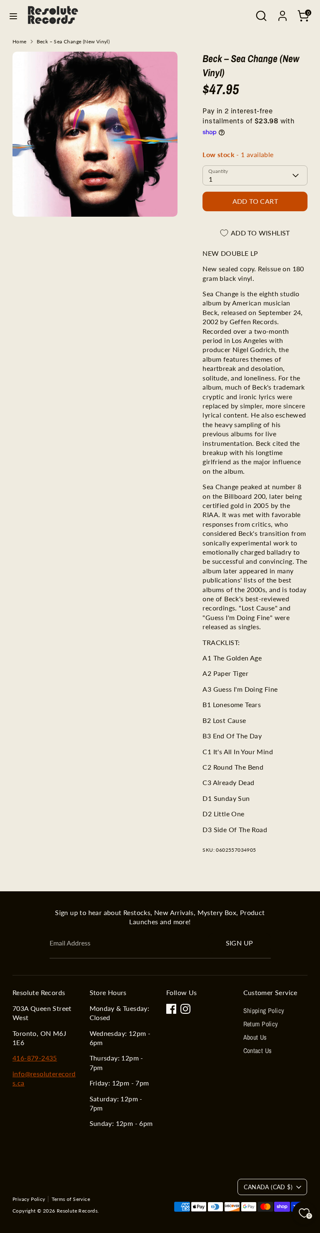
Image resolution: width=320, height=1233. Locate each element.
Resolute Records (77, 1211)
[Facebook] (171, 1009)
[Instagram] (185, 1009)
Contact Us (257, 1050)
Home (19, 41)
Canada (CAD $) (268, 1186)
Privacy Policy (28, 1199)
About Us (255, 1037)
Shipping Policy (264, 1010)
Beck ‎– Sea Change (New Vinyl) (73, 41)
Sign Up (239, 943)
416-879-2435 (34, 1058)
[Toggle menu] (13, 16)
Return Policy (260, 1023)
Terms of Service (71, 1199)
